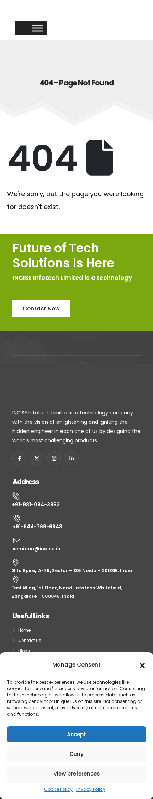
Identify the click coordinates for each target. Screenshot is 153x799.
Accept (76, 734)
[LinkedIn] (72, 458)
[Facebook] (19, 458)
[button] (142, 664)
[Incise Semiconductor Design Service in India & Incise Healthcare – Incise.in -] (31, 13)
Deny (77, 754)
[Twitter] (36, 458)
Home (24, 630)
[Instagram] (54, 458)
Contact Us (29, 640)
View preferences (76, 773)
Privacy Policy (90, 789)
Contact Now (41, 308)
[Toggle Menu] (37, 28)
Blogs (24, 651)
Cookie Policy (58, 789)
